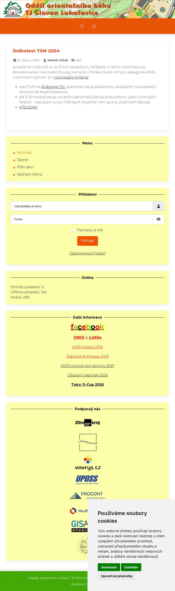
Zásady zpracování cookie (48, 578)
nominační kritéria (71, 77)
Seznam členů (29, 174)
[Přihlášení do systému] (93, 26)
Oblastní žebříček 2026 (87, 375)
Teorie (22, 160)
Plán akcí (25, 167)
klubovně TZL (53, 87)
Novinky (24, 153)
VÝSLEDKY (28, 107)
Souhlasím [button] (109, 567)
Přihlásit (87, 241)
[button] (82, 26)
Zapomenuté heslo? (88, 253)
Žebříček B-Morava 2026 (88, 356)
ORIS (79, 337)
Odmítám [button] (131, 567)
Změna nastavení (84, 578)
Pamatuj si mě (90, 230)
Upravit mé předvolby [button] (117, 576)
